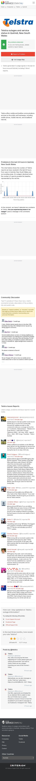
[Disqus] (18, 340)
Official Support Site (12, 625)
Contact (4, 748)
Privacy (4, 745)
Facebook (22, 742)
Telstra (18, 7)
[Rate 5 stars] (24, 638)
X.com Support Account (13, 619)
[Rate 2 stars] (14, 638)
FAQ (3, 742)
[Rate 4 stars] (21, 638)
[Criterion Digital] (18, 765)
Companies (10, 7)
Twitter (21, 739)
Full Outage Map (19, 59)
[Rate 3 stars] (18, 638)
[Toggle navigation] (33, 2)
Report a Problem (19, 54)
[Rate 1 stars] (11, 638)
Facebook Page (10, 622)
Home (2, 7)
